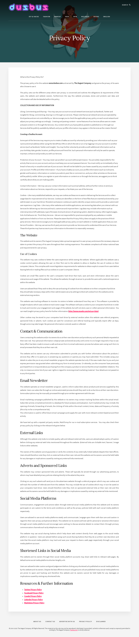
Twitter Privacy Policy (33, 590)
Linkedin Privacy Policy (33, 600)
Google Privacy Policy (33, 596)
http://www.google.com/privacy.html (84, 311)
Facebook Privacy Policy (34, 593)
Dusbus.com (74, 630)
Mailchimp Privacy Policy (34, 603)
